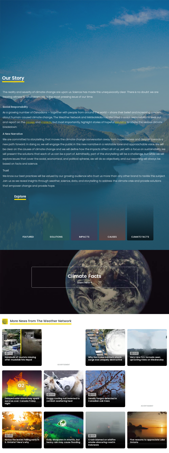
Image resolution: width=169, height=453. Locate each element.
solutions (120, 122)
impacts (46, 122)
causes (30, 122)
